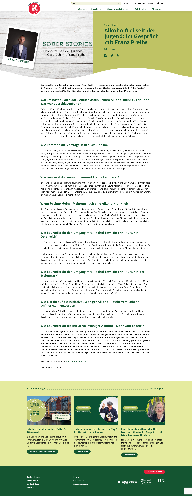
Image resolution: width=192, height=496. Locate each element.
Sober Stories (82, 451)
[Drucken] (118, 55)
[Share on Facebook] (105, 55)
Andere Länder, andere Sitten (43, 451)
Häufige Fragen (139, 3)
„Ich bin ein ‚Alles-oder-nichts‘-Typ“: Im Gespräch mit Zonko (95, 430)
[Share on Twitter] (112, 55)
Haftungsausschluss (80, 484)
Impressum (31, 480)
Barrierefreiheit (33, 484)
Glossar (150, 3)
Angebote (96, 9)
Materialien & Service (118, 9)
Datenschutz (77, 480)
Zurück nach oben (154, 471)
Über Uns (127, 3)
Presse (29, 488)
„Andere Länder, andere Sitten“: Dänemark (46, 430)
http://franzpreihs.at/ (76, 361)
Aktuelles (156, 9)
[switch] (158, 3)
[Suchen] (119, 3)
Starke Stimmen (33, 477)
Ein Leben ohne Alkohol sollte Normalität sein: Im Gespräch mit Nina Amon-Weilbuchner (141, 432)
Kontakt (75, 477)
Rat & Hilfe (140, 9)
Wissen (81, 9)
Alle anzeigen (156, 388)
